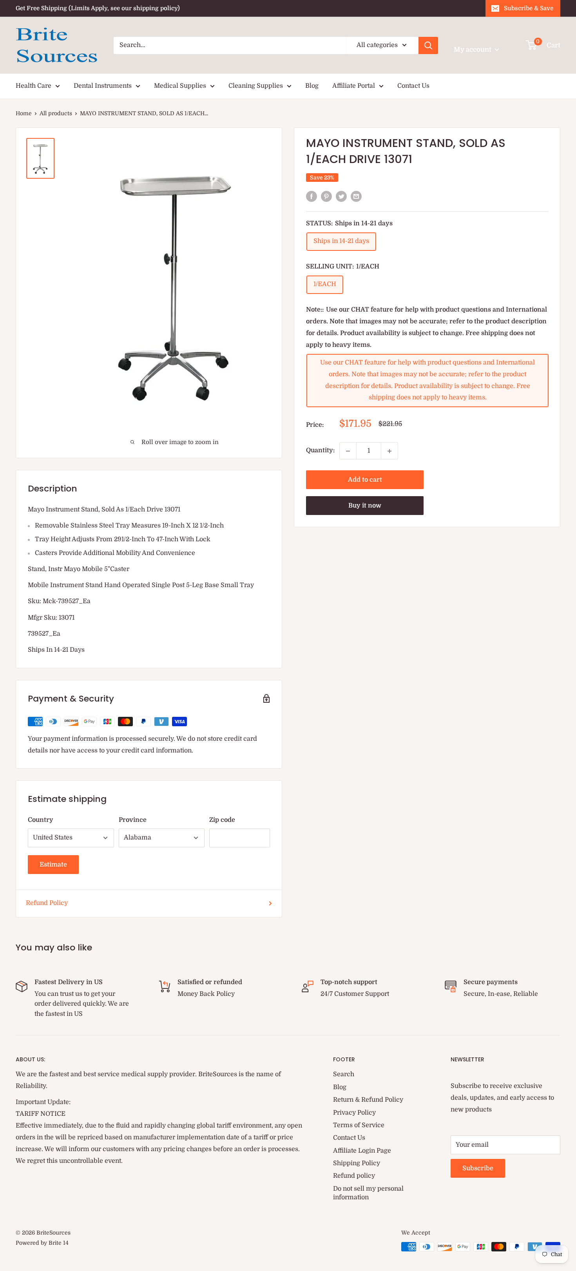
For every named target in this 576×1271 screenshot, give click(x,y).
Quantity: (320, 450)
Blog (312, 85)
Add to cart (365, 480)
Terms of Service (358, 1125)
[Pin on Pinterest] (326, 196)
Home (24, 113)
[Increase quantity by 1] (389, 451)
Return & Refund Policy (368, 1099)
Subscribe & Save (528, 8)
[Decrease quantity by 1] (348, 451)
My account (473, 49)
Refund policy (354, 1175)
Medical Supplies (180, 85)
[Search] (428, 45)
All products (56, 113)
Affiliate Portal (353, 85)
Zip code (222, 819)
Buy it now (364, 505)
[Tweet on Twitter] (341, 196)
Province (133, 819)
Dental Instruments (103, 85)
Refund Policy (47, 903)
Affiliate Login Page (362, 1150)
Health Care (33, 85)
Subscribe (477, 1168)
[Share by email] (356, 196)
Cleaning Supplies (255, 85)
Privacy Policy (354, 1112)
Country (40, 819)
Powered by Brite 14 (42, 1243)
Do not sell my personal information (368, 1193)
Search (343, 1074)
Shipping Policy (356, 1163)
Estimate (53, 864)
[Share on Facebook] (311, 196)
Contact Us (413, 85)
